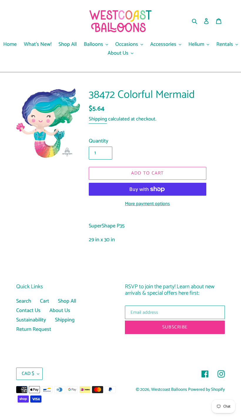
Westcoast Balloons (169, 389)
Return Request (33, 329)
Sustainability (31, 320)
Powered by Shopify (206, 389)
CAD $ (28, 374)
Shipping (98, 119)
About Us (59, 310)
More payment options (147, 203)
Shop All (67, 301)
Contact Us (28, 310)
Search (23, 301)
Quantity (98, 141)
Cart (44, 301)
